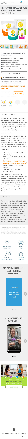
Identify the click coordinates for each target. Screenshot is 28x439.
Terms (2, 433)
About (16, 433)
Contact (11, 433)
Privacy (7, 433)
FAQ (19, 433)
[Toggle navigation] (25, 2)
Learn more (14, 387)
